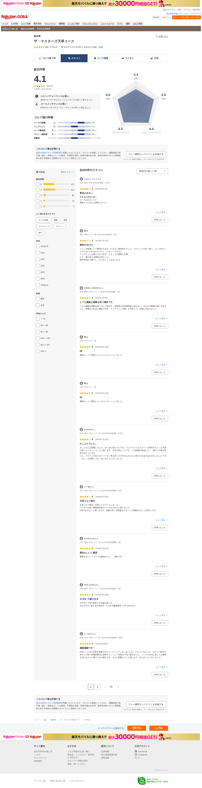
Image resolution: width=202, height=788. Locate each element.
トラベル (187, 10)
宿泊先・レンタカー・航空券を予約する (80, 756)
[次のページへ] (118, 687)
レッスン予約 (73, 23)
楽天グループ (168, 10)
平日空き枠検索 (43, 29)
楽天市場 (196, 10)
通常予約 (136, 728)
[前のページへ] (84, 687)
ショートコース (107, 23)
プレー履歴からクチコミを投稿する (146, 154)
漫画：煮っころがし (76, 764)
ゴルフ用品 (137, 23)
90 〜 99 (44, 332)
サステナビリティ (77, 781)
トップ (5, 23)
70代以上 (45, 285)
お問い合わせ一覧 (57, 781)
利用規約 (38, 761)
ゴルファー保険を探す (77, 761)
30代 (43, 259)
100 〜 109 (45, 338)
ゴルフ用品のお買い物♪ (78, 751)
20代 (43, 253)
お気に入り (166, 17)
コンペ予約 (26, 23)
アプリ (120, 23)
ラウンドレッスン (90, 23)
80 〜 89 (44, 325)
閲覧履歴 (156, 17)
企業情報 (105, 751)
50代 (43, 272)
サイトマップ (196, 14)
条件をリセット (67, 172)
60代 (43, 279)
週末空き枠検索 (27, 29)
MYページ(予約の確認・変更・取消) (186, 17)
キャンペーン (50, 23)
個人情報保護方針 (109, 754)
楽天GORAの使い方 (173, 14)
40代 (43, 266)
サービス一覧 (39, 781)
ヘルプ (186, 14)
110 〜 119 (45, 345)
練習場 (62, 23)
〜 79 (43, 319)
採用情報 (105, 758)
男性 (42, 299)
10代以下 (45, 246)
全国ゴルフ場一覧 (10, 29)
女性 (42, 305)
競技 (128, 23)
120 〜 (43, 351)
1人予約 (14, 23)
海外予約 (37, 23)
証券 (179, 10)
